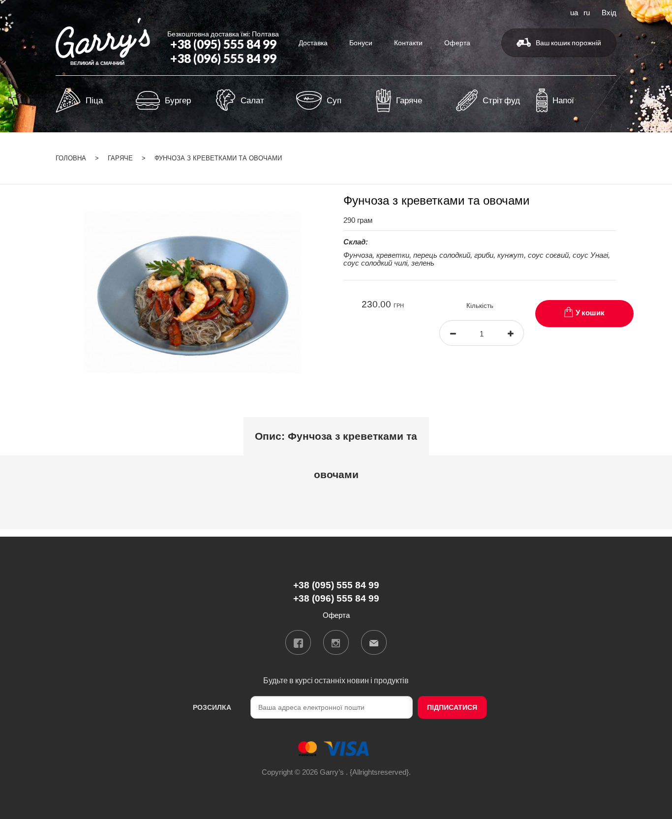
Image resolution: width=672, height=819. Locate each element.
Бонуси (360, 42)
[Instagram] (336, 642)
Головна (71, 158)
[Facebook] (298, 642)
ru (586, 11)
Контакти (408, 42)
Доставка (313, 42)
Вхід (609, 11)
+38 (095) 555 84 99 (223, 44)
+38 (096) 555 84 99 (223, 58)
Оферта (457, 42)
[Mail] (374, 642)
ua (574, 11)
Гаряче (120, 158)
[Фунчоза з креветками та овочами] (192, 291)
